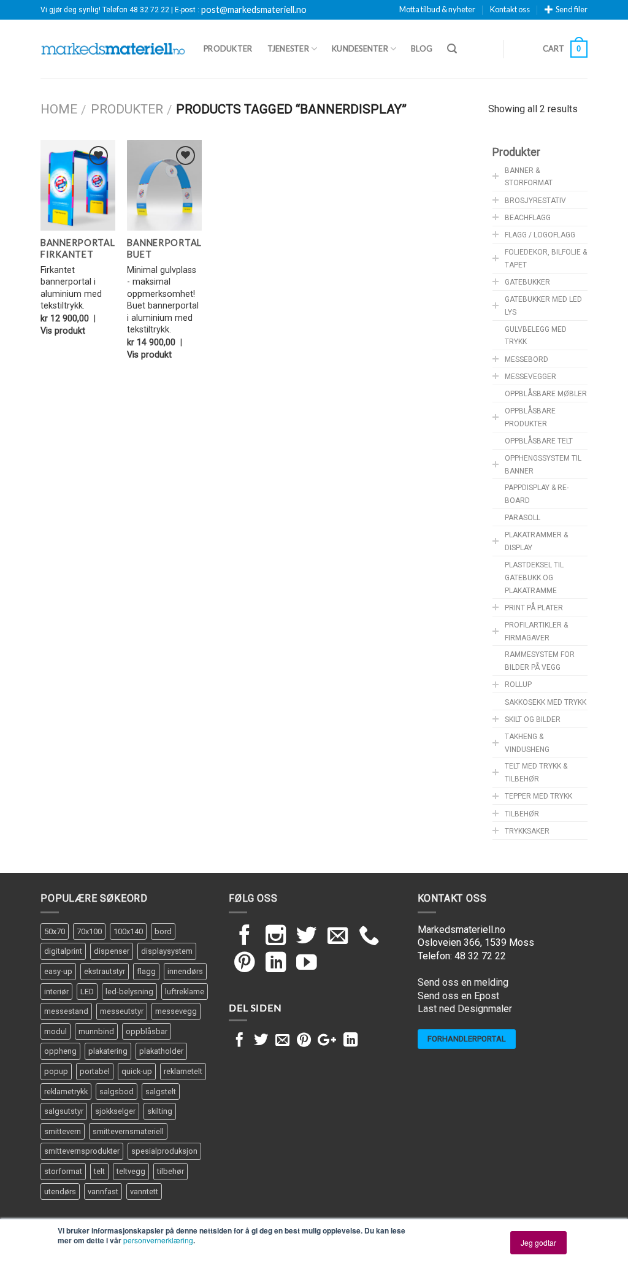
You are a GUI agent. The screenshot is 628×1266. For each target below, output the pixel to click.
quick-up (136, 1071)
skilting (159, 1111)
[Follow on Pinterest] (244, 964)
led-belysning (129, 991)
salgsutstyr (63, 1111)
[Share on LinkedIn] (350, 1041)
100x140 (128, 931)
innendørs (185, 971)
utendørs (60, 1191)
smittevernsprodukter (82, 1151)
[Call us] (369, 937)
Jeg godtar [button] (538, 1242)
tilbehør (170, 1171)
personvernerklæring (158, 1240)
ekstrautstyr (104, 971)
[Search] (452, 49)
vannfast (103, 1191)
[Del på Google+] (327, 1041)
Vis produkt (62, 331)
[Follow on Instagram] (276, 937)
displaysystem (167, 951)
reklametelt (183, 1071)
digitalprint (63, 951)
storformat (63, 1171)
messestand (66, 1011)
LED (87, 991)
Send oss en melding (463, 982)
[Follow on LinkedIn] (276, 964)
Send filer (572, 9)
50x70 (54, 931)
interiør (56, 991)
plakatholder (161, 1051)
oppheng (60, 1051)
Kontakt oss (510, 9)
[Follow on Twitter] (306, 937)
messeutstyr (122, 1011)
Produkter (228, 48)
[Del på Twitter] (261, 1041)
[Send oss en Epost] (337, 937)
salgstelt (160, 1091)
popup (56, 1071)
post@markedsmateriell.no (254, 10)
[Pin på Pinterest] (304, 1041)
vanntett (144, 1191)
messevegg (176, 1011)
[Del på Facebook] (239, 1041)
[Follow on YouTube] (306, 964)
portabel (95, 1071)
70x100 (89, 931)
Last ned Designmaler (465, 1009)
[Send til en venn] (282, 1041)
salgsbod (116, 1091)
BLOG (421, 48)
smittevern (62, 1131)
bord (163, 931)
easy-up (58, 971)
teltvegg (131, 1171)
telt (99, 1171)
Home (58, 109)
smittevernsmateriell (128, 1131)
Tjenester (288, 48)
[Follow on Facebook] (244, 937)
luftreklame (184, 991)
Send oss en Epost (458, 996)
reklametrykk (66, 1091)
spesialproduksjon (164, 1151)
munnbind (96, 1031)
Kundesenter (360, 48)
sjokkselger (115, 1111)
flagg (146, 971)
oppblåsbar (146, 1031)
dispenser (111, 951)
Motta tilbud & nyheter (437, 9)
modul (55, 1031)
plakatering (108, 1051)
